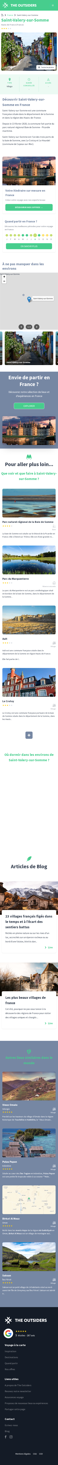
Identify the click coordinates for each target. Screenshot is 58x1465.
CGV (41, 1453)
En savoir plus (29, 246)
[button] (29, 300)
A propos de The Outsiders (18, 1385)
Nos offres (10, 1369)
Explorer (29, 405)
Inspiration (10, 1351)
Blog (7, 1431)
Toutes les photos (47, 67)
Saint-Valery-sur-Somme (27, 15)
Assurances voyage (14, 1397)
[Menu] (53, 5)
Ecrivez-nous (11, 1425)
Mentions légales (23, 1453)
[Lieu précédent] (21, 327)
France (10, 15)
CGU (35, 1453)
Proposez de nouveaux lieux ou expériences (26, 1403)
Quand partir (11, 1363)
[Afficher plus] (29, 735)
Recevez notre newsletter (18, 1391)
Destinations (11, 1357)
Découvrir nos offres (29, 207)
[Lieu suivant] (36, 327)
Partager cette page (15, 1409)
